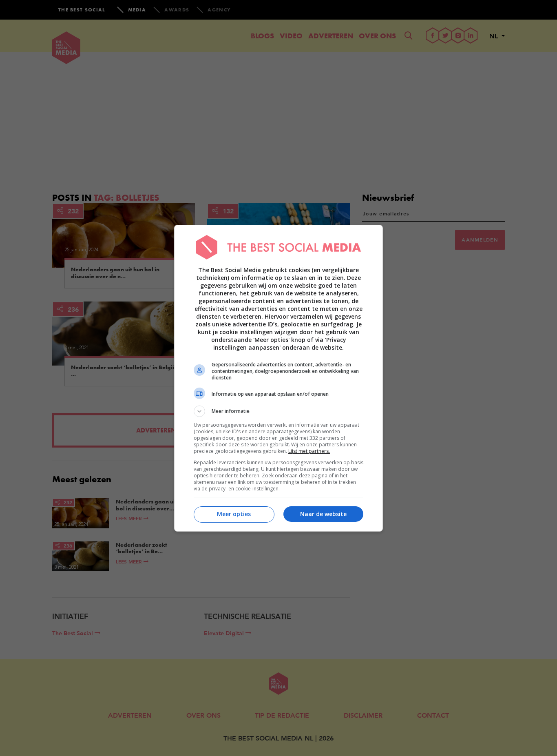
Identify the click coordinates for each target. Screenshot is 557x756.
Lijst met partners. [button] (309, 451)
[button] (278, 411)
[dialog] (278, 378)
